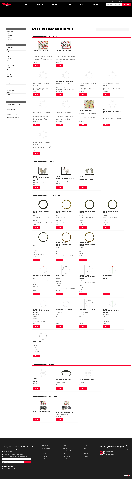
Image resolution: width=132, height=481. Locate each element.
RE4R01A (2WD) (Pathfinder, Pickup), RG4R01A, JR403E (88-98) (42, 179)
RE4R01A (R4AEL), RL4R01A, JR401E (41, 380)
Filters (8, 33)
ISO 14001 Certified (110, 451)
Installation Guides (67, 450)
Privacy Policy (4, 474)
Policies (86, 453)
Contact (86, 456)
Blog (64, 453)
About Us (86, 445)
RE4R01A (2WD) (87, 81)
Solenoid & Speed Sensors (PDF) (14, 112)
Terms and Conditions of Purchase (20, 474)
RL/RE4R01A (46, 411)
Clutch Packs (10, 31)
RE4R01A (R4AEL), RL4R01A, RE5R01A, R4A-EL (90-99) (87, 178)
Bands (8, 37)
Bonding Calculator (67, 456)
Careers (86, 450)
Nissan (58, 411)
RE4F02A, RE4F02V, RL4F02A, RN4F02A (111, 311)
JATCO (35, 51)
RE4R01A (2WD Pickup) (67, 81)
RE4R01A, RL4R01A (42, 51)
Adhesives (44, 456)
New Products (45, 458)
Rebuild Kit (9, 39)
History (86, 448)
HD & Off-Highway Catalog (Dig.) (14, 114)
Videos (64, 445)
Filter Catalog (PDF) (11, 109)
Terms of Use (10, 474)
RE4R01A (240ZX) (42, 81)
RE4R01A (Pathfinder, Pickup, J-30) (112, 112)
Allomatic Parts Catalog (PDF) (13, 117)
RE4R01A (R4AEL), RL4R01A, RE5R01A (41, 212)
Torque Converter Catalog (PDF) (14, 107)
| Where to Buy (127, 1)
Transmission (45, 445)
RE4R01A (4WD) (87, 110)
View (36, 66)
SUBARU (35, 243)
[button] (16, 47)
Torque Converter (46, 448)
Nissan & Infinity (38, 411)
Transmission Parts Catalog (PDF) (14, 104)
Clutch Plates (10, 35)
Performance (45, 450)
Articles (65, 448)
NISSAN (105, 309)
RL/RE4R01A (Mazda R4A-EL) (64, 412)
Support (65, 458)
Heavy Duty (44, 453)
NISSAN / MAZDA (38, 210)
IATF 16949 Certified (110, 454)
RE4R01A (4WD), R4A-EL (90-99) (65, 178)
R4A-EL (63, 276)
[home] (7, 4)
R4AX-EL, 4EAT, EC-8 (44, 243)
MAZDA (58, 276)
